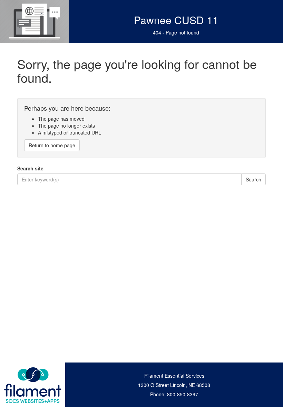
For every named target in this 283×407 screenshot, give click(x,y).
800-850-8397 (182, 394)
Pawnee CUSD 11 (176, 19)
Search (253, 179)
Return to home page (52, 145)
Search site (30, 168)
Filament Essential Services (174, 375)
